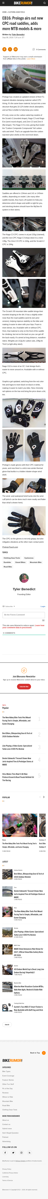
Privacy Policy (20, 622)
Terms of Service (34, 622)
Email (9, 591)
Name (9, 602)
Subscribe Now (24, 615)
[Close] (39, 573)
